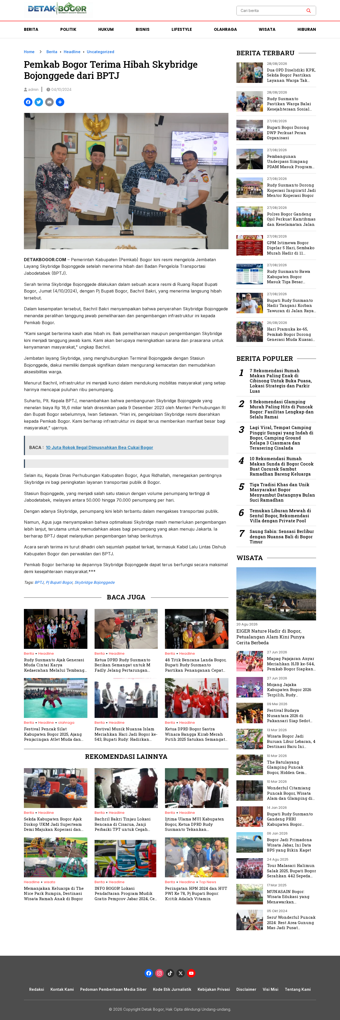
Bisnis (143, 29)
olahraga (66, 722)
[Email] (49, 103)
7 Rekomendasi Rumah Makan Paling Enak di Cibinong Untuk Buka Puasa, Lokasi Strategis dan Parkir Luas (281, 380)
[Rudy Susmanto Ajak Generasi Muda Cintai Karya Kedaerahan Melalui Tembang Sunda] (55, 647)
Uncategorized (100, 51)
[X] (180, 974)
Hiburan (307, 29)
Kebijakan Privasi (214, 989)
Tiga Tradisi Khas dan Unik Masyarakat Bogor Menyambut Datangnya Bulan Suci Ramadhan (282, 492)
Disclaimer (246, 989)
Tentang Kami (298, 989)
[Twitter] (38, 103)
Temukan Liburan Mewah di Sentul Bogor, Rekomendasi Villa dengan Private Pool (280, 515)
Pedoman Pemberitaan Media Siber (113, 989)
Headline (72, 51)
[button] (308, 10)
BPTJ (39, 582)
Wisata (267, 29)
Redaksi (36, 989)
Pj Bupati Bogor (59, 582)
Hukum (106, 29)
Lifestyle (182, 29)
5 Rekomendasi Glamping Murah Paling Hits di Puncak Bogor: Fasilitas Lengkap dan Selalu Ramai (282, 409)
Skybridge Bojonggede (94, 582)
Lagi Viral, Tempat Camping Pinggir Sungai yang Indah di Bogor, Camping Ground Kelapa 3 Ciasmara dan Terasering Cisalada (281, 437)
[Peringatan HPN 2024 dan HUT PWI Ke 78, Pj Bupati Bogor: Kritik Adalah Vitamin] (196, 875)
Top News (207, 881)
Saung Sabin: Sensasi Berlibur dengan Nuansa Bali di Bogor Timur (282, 536)
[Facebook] (28, 103)
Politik (68, 29)
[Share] (60, 103)
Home (29, 51)
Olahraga (225, 29)
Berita (31, 29)
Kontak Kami (62, 989)
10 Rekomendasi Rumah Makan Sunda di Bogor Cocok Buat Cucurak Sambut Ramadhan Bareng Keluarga (282, 466)
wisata (49, 881)
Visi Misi (270, 989)
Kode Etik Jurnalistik (172, 989)
